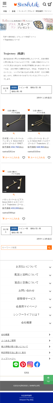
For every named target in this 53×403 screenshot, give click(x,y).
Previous (3, 27)
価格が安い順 (35, 87)
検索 (44, 4)
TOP (5, 37)
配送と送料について (26, 274)
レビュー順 (23, 87)
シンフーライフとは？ (26, 314)
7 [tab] (32, 33)
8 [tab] (34, 33)
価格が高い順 (16, 91)
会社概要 (26, 322)
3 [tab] (23, 33)
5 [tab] (27, 33)
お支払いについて (26, 266)
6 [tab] (29, 33)
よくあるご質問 (8, 340)
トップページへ (8, 358)
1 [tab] (19, 33)
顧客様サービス (26, 298)
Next (49, 27)
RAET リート (31, 37)
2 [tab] (21, 33)
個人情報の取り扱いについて (14, 346)
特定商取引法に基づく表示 (13, 352)
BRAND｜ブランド (16, 37)
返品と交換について (26, 282)
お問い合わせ (26, 290)
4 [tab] (25, 33)
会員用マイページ (26, 306)
